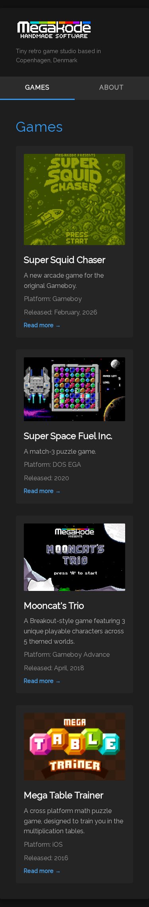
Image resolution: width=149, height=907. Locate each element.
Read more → (42, 325)
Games (37, 87)
